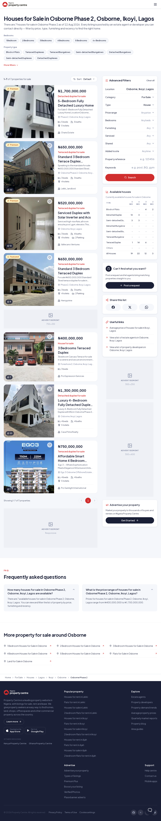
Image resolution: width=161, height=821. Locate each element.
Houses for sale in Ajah (75, 750)
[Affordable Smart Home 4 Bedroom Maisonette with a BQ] (50, 467)
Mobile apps (151, 781)
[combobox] (137, 89)
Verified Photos (72, 791)
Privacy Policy (55, 812)
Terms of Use (71, 812)
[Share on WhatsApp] (146, 307)
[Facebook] (133, 812)
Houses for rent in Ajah (75, 739)
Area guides (137, 729)
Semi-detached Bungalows (89, 52)
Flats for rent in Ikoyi (74, 723)
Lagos (41, 677)
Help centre (151, 770)
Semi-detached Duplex (116, 220)
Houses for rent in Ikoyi (76, 718)
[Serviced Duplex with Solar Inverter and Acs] (50, 223)
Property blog (138, 723)
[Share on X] (129, 307)
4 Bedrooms (63, 40)
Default (84, 79)
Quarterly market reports (144, 718)
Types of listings (72, 775)
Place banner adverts (75, 797)
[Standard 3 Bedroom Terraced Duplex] (50, 279)
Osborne (61, 677)
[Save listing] (49, 89)
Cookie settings (87, 812)
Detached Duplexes (47, 58)
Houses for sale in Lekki (76, 707)
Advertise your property (76, 770)
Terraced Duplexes (34, 52)
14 (139, 242)
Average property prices (143, 712)
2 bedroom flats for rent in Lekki (80, 712)
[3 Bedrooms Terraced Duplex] (50, 356)
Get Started (128, 520)
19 (132, 253)
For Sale (19, 677)
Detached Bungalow (115, 226)
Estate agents (138, 696)
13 (132, 215)
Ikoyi (51, 677)
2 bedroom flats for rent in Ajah (80, 755)
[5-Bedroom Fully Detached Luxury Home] (50, 111)
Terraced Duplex (113, 242)
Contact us (150, 775)
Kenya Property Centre (15, 743)
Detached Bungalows (120, 52)
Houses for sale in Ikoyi (75, 729)
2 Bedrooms (28, 40)
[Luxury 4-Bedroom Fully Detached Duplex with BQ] (50, 411)
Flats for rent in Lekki (74, 702)
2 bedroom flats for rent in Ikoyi (80, 734)
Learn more (12, 721)
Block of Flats (13, 52)
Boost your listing (73, 786)
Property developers (142, 702)
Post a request (132, 285)
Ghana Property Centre (40, 743)
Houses (30, 677)
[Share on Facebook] (113, 307)
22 (138, 253)
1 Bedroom (11, 40)
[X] (140, 812)
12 (146, 253)
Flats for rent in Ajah (74, 745)
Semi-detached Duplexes (19, 58)
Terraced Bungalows (60, 52)
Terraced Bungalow (115, 237)
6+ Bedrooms (99, 40)
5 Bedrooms (81, 40)
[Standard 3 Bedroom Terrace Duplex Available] (50, 167)
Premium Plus (71, 781)
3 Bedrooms (46, 40)
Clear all (150, 80)
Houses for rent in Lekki (76, 696)
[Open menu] (155, 4)
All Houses (111, 253)
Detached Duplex (114, 215)
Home (8, 677)
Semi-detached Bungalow (118, 231)
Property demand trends (144, 707)
